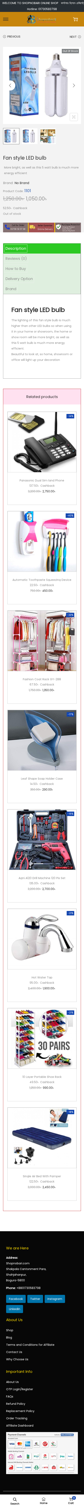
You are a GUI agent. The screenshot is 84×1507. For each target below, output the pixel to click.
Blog (9, 1337)
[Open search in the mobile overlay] (15, 1499)
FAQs (9, 1396)
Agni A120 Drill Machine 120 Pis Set (42, 878)
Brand (11, 288)
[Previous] (10, 85)
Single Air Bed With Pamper (42, 1176)
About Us (12, 1382)
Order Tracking (16, 1418)
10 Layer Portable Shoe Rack (42, 1077)
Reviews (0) (16, 258)
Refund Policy (15, 1404)
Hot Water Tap (42, 977)
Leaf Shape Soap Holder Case (42, 779)
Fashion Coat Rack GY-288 (42, 679)
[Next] (74, 85)
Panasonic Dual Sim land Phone (42, 480)
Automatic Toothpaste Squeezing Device (41, 580)
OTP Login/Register (19, 1389)
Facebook (16, 1299)
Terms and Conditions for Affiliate (30, 1345)
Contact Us (14, 1352)
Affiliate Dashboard (19, 1426)
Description (16, 248)
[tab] (42, 248)
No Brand (21, 183)
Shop (9, 1330)
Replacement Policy (20, 1411)
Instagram (55, 1299)
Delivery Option (19, 278)
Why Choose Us (17, 1359)
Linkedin (14, 1309)
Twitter (35, 1299)
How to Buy (16, 268)
